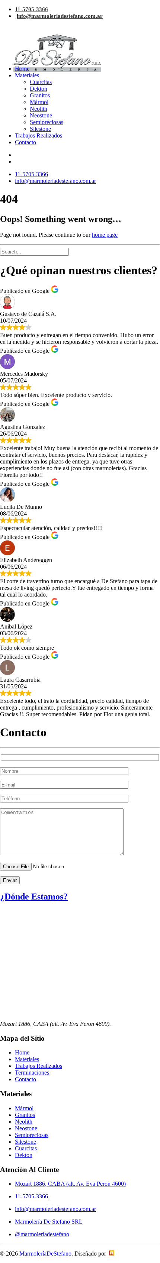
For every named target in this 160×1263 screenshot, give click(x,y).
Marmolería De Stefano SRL (49, 1221)
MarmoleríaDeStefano (45, 1253)
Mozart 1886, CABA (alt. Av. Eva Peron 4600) (70, 1183)
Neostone (41, 115)
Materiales (27, 75)
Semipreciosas (46, 122)
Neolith (38, 109)
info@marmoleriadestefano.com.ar (60, 16)
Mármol (39, 102)
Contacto (25, 142)
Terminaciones (32, 1072)
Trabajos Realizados (38, 135)
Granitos (40, 95)
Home (22, 68)
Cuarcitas (41, 82)
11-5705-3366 (31, 9)
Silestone (40, 129)
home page (105, 235)
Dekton (38, 88)
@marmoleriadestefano (42, 1234)
